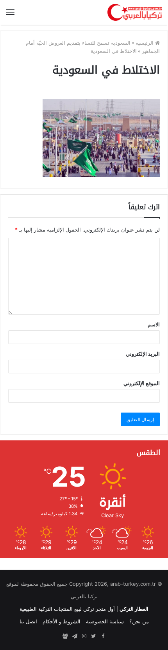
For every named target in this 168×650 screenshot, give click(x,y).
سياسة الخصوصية (105, 621)
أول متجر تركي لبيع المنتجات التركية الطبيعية (67, 609)
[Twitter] (93, 636)
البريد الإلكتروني (143, 354)
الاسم (154, 324)
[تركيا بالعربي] (134, 12)
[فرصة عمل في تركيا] (65, 636)
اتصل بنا (28, 621)
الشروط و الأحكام (61, 621)
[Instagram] (84, 636)
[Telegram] (74, 636)
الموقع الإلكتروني (141, 383)
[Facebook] (102, 636)
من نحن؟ (139, 621)
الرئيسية (145, 43)
